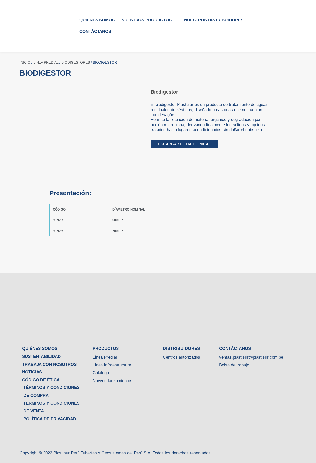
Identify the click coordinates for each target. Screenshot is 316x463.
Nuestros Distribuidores (213, 20)
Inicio (25, 62)
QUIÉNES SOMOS (97, 20)
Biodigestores (75, 62)
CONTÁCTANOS (95, 31)
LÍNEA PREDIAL (46, 62)
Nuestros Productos (146, 20)
